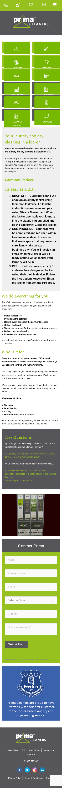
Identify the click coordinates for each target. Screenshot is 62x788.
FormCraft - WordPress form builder (27, 659)
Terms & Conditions (34, 778)
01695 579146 (31, 761)
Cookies (50, 778)
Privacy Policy (14, 778)
